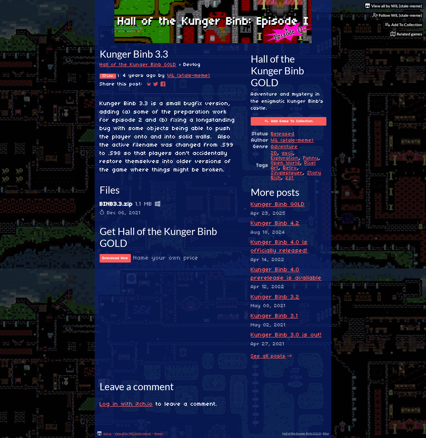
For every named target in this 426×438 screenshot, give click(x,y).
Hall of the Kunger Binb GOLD (138, 64)
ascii (287, 153)
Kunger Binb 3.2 (275, 297)
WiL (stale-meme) (188, 75)
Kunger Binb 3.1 (274, 316)
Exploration (285, 158)
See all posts (268, 356)
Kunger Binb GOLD (278, 204)
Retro (290, 168)
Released (283, 134)
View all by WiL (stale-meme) (133, 433)
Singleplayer (287, 172)
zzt (289, 177)
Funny (311, 158)
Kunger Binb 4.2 (275, 223)
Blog (326, 433)
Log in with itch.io (126, 404)
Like (110, 76)
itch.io (107, 433)
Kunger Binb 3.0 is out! (286, 335)
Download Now (115, 258)
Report (158, 433)
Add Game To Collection (292, 121)
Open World (285, 163)
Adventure (284, 146)
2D (274, 153)
